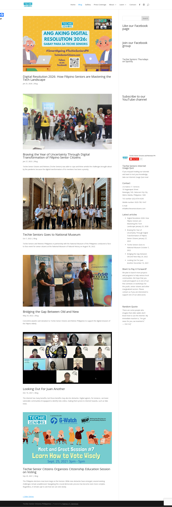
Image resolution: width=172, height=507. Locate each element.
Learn (122, 5)
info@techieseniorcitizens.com (133, 208)
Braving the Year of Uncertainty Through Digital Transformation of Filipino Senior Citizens (56, 155)
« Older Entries (28, 496)
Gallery (88, 5)
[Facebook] (2, 15)
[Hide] (1, 19)
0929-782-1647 (140, 202)
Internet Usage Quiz (136, 177)
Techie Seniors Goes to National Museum (52, 234)
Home (73, 5)
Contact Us (136, 299)
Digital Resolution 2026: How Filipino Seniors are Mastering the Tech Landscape (67, 78)
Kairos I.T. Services (70, 504)
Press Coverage (100, 5)
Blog (80, 5)
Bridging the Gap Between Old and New (51, 311)
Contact (133, 5)
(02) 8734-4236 (138, 199)
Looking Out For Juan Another (44, 389)
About (111, 5)
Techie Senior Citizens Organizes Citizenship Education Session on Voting (66, 470)
